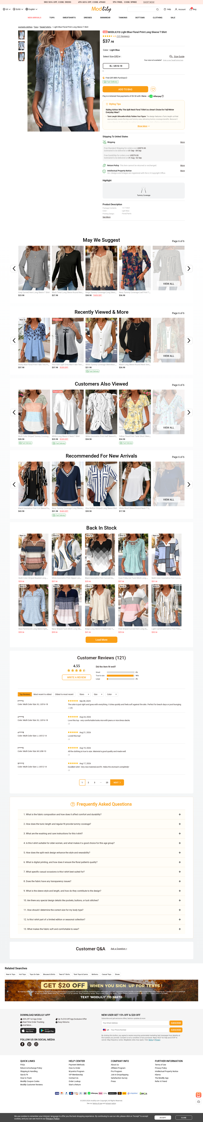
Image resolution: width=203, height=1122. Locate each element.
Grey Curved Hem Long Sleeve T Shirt (34, 292)
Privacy (157, 1040)
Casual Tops (106, 974)
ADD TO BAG (125, 89)
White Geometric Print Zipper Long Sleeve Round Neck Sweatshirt (79, 578)
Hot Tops (22, 974)
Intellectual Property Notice (166, 1071)
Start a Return (75, 1085)
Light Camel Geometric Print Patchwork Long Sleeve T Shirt (177, 629)
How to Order (74, 1068)
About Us (115, 1065)
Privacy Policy (161, 1068)
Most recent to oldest (43, 694)
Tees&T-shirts (45, 27)
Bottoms (95, 974)
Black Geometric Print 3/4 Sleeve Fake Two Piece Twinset (42, 508)
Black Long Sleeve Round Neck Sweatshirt (137, 364)
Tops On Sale (34, 974)
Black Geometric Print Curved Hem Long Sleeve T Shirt (108, 578)
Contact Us (73, 1078)
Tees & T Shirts (64, 974)
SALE (173, 17)
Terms (150, 1040)
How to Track (26, 1078)
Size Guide (178, 56)
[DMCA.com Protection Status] (143, 1093)
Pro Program (116, 1071)
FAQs (22, 1065)
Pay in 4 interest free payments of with (126, 96)
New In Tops (10, 974)
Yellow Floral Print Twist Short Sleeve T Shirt (137, 436)
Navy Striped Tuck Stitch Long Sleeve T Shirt (70, 629)
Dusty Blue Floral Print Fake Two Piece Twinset (38, 364)
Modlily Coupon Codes (29, 1081)
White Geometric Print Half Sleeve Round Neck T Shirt (108, 436)
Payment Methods (77, 1065)
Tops (36, 27)
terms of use (97, 1103)
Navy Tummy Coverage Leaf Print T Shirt (136, 292)
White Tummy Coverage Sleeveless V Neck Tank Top (107, 364)
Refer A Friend (161, 1081)
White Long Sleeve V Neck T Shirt (66, 436)
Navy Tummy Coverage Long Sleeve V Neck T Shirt (73, 508)
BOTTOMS (140, 17)
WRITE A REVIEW (76, 677)
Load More (101, 639)
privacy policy (111, 1103)
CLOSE (183, 1118)
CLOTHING (157, 17)
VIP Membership (76, 1075)
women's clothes (25, 27)
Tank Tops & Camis (81, 974)
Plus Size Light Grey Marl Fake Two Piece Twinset (73, 364)
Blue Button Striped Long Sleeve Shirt (101, 508)
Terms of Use (160, 1065)
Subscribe (176, 1023)
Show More (142, 126)
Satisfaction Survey (119, 1078)
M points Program (76, 1071)
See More (106, 217)
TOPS (51, 17)
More (182, 142)
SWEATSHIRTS (69, 17)
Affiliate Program (118, 1068)
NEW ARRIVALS (34, 17)
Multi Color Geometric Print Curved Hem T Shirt (172, 578)
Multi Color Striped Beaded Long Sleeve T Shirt (38, 578)
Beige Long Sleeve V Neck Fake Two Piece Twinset (106, 629)
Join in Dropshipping (119, 1075)
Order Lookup (75, 1081)
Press (113, 1081)
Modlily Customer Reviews (31, 1085)
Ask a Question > (119, 948)
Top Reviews (24, 694)
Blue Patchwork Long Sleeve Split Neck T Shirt (38, 629)
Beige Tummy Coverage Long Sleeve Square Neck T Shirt (109, 292)
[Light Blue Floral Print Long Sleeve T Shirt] (63, 81)
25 (107, 782)
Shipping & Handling (29, 1071)
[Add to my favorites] (153, 89)
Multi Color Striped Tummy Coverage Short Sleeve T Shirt (42, 436)
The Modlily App (161, 1078)
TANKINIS (123, 17)
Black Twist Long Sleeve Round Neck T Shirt (70, 292)
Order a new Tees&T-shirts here (173, 60)
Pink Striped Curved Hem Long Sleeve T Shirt (137, 629)
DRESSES (88, 17)
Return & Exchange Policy (31, 1068)
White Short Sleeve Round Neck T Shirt (135, 508)
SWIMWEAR (105, 17)
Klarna (158, 1075)
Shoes (117, 974)
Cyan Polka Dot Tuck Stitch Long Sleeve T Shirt (138, 578)
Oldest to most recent (64, 694)
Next (116, 782)
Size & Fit (24, 1075)
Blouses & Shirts (49, 974)
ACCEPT (163, 1118)
